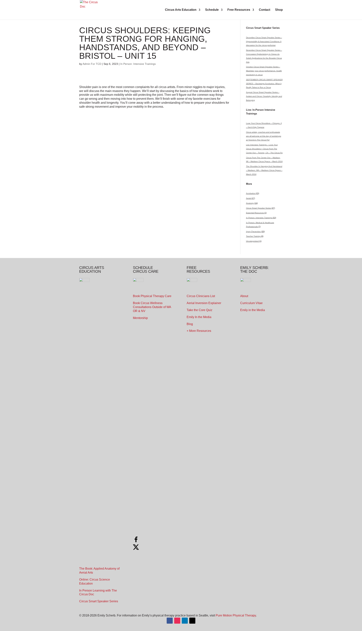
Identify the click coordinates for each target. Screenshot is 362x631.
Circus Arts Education (180, 9)
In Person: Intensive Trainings (138, 63)
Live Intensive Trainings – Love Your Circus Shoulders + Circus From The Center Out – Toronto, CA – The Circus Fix (264, 149)
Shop (279, 9)
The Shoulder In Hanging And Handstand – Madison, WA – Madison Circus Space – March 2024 (264, 170)
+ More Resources (199, 330)
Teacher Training (253, 236)
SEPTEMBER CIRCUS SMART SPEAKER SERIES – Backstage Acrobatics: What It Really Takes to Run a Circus (264, 84)
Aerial (248, 198)
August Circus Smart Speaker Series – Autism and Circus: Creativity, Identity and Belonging (264, 96)
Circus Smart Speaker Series (258, 208)
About (244, 296)
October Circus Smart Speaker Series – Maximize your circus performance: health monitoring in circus (264, 71)
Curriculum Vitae (251, 303)
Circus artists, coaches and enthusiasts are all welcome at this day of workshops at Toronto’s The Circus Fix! (263, 136)
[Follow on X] (192, 621)
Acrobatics (250, 193)
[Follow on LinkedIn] (185, 621)
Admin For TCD (92, 63)
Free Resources (238, 9)
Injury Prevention (253, 231)
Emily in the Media (252, 310)
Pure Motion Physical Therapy (236, 615)
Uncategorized (252, 241)
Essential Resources (255, 213)
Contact (264, 9)
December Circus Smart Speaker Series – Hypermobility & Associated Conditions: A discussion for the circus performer (264, 41)
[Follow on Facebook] (170, 621)
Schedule (212, 9)
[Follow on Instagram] (177, 621)
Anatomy (250, 203)
